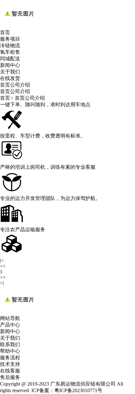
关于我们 (10, 71)
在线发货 (10, 78)
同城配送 (10, 58)
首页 (5, 32)
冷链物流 (10, 45)
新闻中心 (10, 65)
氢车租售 (10, 52)
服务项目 (10, 39)
